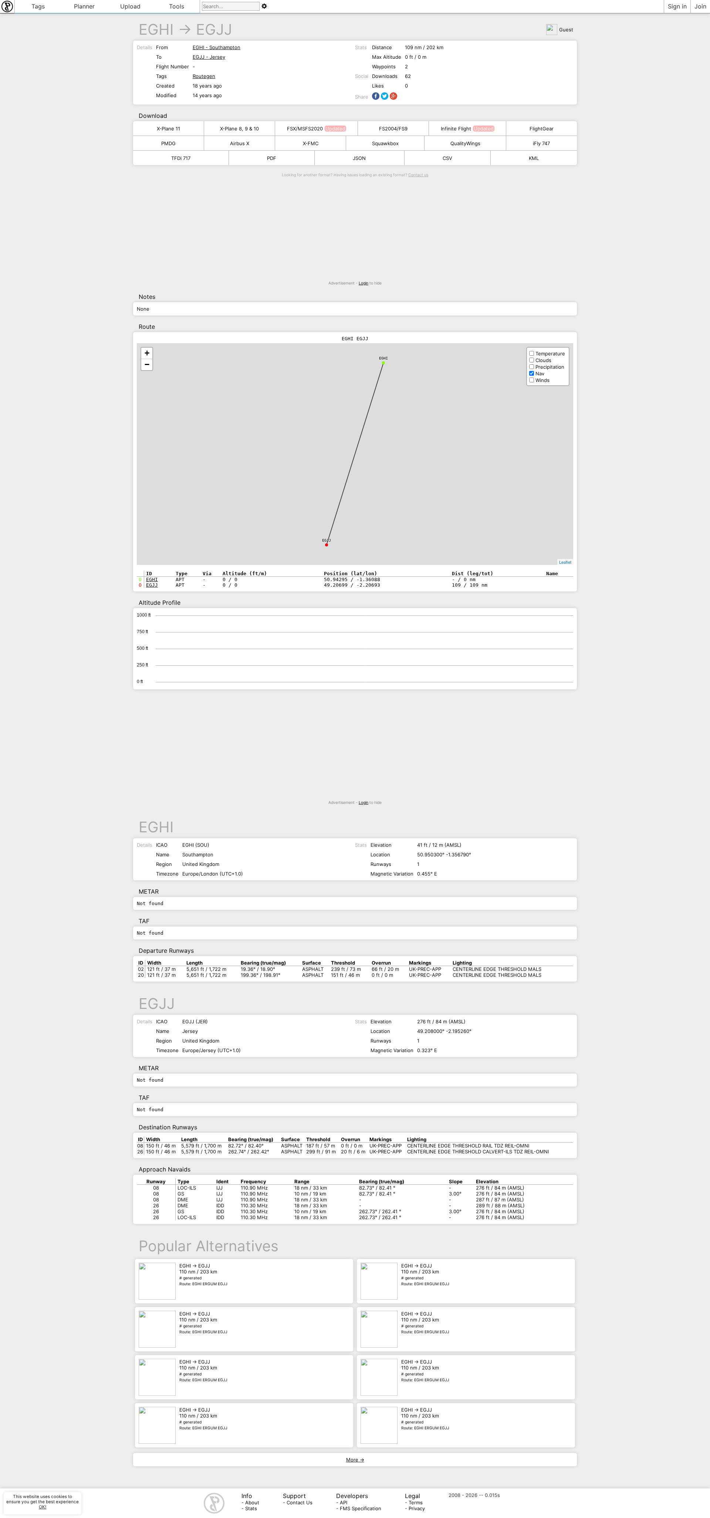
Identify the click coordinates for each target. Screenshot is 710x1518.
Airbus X (239, 143)
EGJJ (214, 29)
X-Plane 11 (168, 129)
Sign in (677, 6)
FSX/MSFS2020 (305, 129)
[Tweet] (384, 96)
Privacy (417, 1508)
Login (363, 283)
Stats (251, 1508)
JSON (359, 158)
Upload (130, 6)
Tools (176, 6)
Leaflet (565, 562)
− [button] (147, 364)
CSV (447, 158)
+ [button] (147, 353)
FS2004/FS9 (393, 129)
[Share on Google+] (393, 96)
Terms (416, 1502)
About (252, 1502)
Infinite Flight (456, 129)
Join (700, 6)
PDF (271, 158)
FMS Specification (360, 1508)
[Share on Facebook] (375, 96)
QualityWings (465, 143)
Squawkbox (385, 143)
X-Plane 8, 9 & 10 (239, 129)
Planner (84, 6)
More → (355, 1460)
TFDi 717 (180, 158)
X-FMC (310, 143)
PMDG (168, 143)
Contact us (418, 175)
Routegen (204, 76)
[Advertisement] (355, 229)
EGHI (156, 29)
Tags (38, 6)
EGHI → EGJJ (203, 1274)
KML (534, 158)
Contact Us (299, 1502)
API (343, 1502)
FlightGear (542, 129)
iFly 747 (541, 143)
